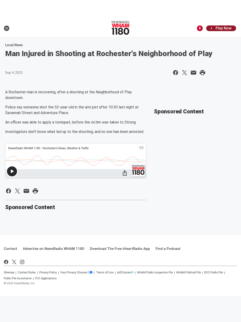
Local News (14, 45)
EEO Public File (213, 272)
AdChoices (124, 272)
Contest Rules (27, 272)
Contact (10, 249)
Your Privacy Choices (73, 272)
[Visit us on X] (14, 262)
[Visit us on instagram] (22, 262)
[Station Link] (120, 28)
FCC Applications (46, 278)
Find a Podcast (168, 249)
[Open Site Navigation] (6, 28)
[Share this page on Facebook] (175, 72)
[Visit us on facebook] (6, 262)
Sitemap (9, 272)
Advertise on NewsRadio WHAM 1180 (53, 249)
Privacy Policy (48, 272)
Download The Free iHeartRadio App (120, 249)
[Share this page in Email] (193, 72)
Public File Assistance (18, 278)
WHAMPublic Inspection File (155, 272)
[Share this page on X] (184, 72)
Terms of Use (104, 272)
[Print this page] (202, 72)
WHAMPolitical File (188, 272)
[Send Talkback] (200, 28)
